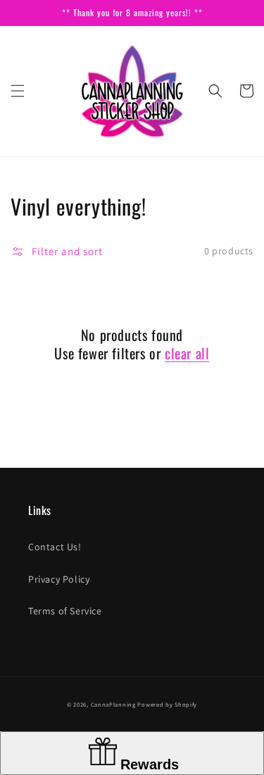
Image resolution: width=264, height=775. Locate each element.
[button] (17, 90)
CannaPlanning (114, 704)
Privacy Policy (58, 579)
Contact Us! (55, 546)
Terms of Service (65, 610)
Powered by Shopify (167, 704)
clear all (187, 353)
